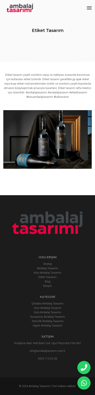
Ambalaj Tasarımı (47, 268)
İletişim (47, 285)
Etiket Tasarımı (47, 277)
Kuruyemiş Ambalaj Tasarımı (47, 316)
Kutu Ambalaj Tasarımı (47, 272)
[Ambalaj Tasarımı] (19, 7)
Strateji (47, 263)
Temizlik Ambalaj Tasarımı (48, 321)
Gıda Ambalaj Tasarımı (47, 312)
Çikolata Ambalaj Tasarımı (47, 303)
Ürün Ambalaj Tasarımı (47, 308)
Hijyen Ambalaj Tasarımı (47, 325)
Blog (47, 281)
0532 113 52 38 (47, 358)
